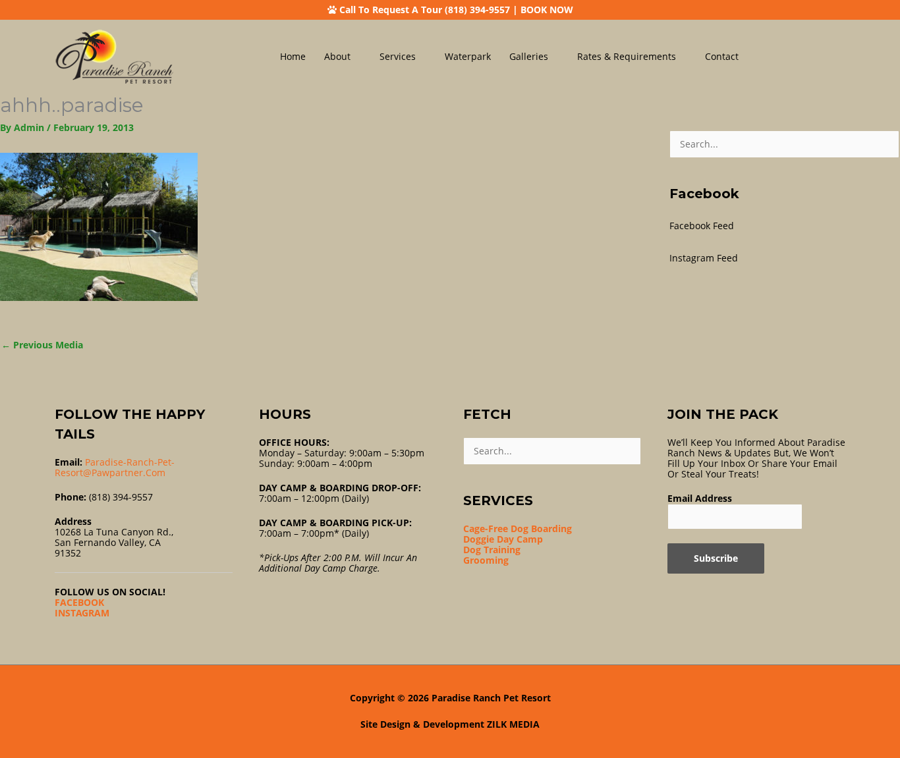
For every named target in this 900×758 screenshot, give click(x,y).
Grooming (486, 560)
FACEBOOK (79, 602)
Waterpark (468, 56)
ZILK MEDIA (513, 724)
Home (293, 56)
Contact (722, 56)
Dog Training (491, 549)
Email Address (699, 498)
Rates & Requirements (626, 56)
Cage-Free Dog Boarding (517, 528)
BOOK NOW (546, 9)
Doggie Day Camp (503, 539)
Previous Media (42, 344)
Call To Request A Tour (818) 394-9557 (424, 9)
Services (398, 56)
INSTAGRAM (82, 613)
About (337, 56)
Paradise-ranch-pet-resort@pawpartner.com (115, 467)
